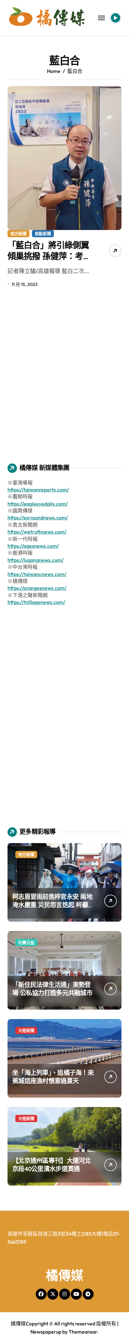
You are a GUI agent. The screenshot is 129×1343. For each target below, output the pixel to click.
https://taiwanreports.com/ (38, 489)
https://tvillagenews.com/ (36, 602)
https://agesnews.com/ (33, 546)
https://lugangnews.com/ (36, 560)
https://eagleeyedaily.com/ (38, 504)
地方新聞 (18, 233)
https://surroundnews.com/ (38, 517)
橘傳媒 (64, 1275)
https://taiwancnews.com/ (37, 574)
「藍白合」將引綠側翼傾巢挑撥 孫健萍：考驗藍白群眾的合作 (49, 256)
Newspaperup (45, 1332)
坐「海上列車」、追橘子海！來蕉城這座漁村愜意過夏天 (53, 1077)
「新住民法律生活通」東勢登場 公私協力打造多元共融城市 (52, 989)
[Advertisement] (64, 380)
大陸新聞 (26, 1030)
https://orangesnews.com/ (37, 588)
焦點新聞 (43, 233)
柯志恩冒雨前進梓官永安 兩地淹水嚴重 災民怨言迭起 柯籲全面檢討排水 (52, 905)
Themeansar (83, 1332)
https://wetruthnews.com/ (37, 532)
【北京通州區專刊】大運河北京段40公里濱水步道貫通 (51, 1165)
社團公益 (26, 942)
